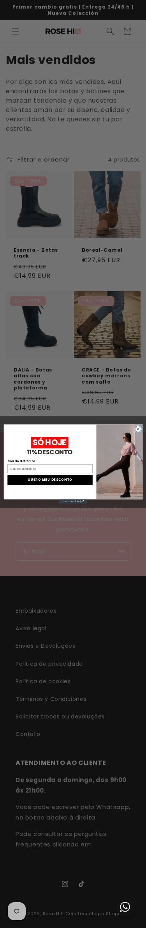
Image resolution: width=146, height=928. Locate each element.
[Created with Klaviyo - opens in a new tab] (73, 502)
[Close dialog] (138, 429)
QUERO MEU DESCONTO (50, 480)
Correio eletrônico (21, 461)
